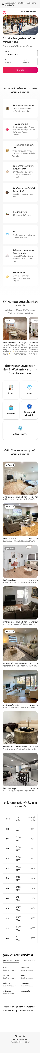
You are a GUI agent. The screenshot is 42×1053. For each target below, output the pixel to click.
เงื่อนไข (27, 1042)
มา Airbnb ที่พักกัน (28, 12)
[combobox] (20, 54)
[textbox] (11, 62)
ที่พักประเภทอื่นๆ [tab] (29, 960)
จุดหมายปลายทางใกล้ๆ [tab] (11, 960)
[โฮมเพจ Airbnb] (4, 11)
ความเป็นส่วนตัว (16, 1042)
